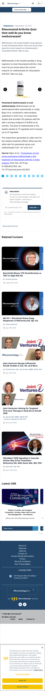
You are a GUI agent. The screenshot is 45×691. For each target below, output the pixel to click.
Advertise (22, 548)
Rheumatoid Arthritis (10, 226)
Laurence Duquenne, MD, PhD (15, 419)
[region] (22, 667)
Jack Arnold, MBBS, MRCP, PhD (31, 369)
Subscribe (33, 207)
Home (12, 619)
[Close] (42, 647)
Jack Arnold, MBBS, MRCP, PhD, (17, 417)
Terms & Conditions (22, 561)
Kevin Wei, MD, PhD (13, 467)
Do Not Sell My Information (22, 556)
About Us (22, 545)
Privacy (22, 559)
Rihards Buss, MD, (12, 369)
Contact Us (22, 553)
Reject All (22, 681)
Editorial (22, 551)
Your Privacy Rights (22, 564)
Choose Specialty (20, 10)
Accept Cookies (22, 687)
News (21, 619)
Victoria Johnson (11, 279)
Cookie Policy (38, 670)
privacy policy (8, 214)
